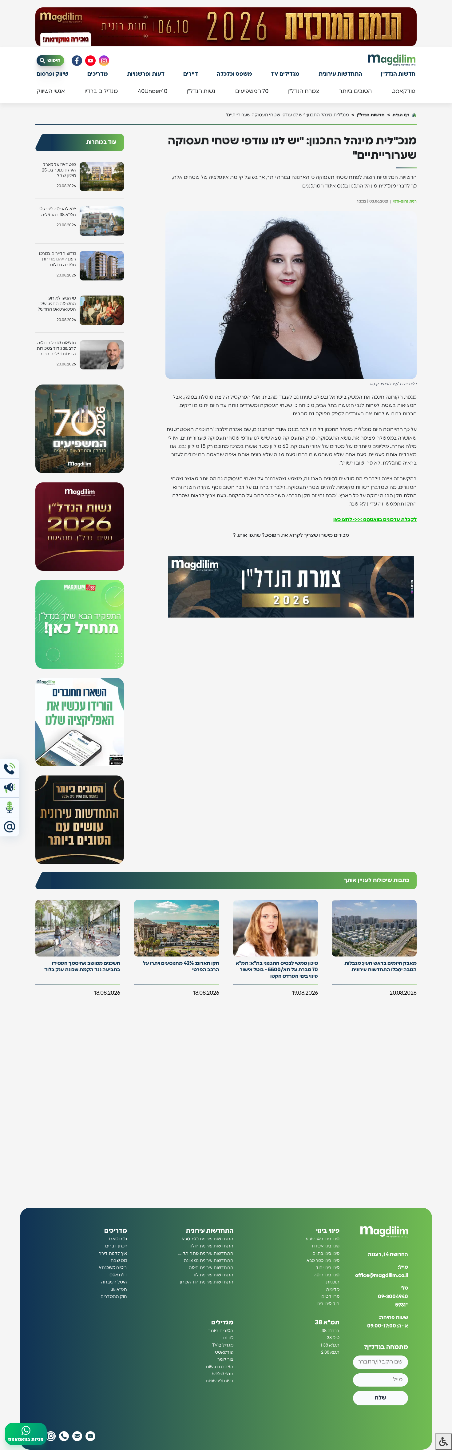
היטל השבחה (114, 1282)
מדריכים (97, 74)
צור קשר (225, 1359)
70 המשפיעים (251, 91)
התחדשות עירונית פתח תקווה (205, 1253)
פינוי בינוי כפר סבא (323, 1261)
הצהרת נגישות (219, 1367)
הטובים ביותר (355, 91)
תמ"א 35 (119, 1289)
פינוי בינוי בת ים (325, 1253)
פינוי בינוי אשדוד (325, 1246)
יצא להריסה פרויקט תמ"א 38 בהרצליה (57, 212)
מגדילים (222, 1322)
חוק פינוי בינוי (327, 1304)
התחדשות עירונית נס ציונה (208, 1261)
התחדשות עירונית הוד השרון (206, 1282)
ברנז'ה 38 (330, 1331)
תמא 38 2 (330, 1352)
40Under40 (152, 91)
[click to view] (226, 27)
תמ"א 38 (327, 1322)
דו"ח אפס (118, 1275)
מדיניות (332, 1289)
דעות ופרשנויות (146, 74)
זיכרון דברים (116, 1246)
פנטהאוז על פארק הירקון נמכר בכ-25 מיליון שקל (59, 170)
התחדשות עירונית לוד (212, 1275)
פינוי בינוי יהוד (327, 1268)
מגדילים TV (285, 74)
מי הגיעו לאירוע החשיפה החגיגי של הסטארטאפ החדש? (57, 304)
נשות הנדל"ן (201, 91)
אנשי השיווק (51, 91)
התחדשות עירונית (340, 74)
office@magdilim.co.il (381, 1275)
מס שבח (119, 1261)
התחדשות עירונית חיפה (211, 1268)
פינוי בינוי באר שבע (322, 1239)
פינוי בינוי (327, 1231)
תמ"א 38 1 (329, 1345)
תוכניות (332, 1282)
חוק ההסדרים (114, 1297)
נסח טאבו (118, 1239)
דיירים (190, 74)
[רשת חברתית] (104, 60)
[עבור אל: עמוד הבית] (391, 60)
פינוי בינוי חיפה (326, 1275)
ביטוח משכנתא (113, 1268)
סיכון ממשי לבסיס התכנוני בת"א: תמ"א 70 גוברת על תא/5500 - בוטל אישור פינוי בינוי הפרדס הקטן (277, 970)
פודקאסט (403, 91)
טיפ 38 (333, 1338)
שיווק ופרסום (53, 74)
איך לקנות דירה (112, 1253)
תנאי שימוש (222, 1374)
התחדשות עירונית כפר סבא (207, 1239)
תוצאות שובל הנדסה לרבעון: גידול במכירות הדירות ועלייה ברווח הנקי (56, 349)
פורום (228, 1338)
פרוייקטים (330, 1297)
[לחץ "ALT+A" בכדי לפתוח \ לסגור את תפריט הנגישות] (443, 1441)
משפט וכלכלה (234, 74)
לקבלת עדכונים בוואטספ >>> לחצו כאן (375, 519)
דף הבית (400, 115)
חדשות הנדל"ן (398, 74)
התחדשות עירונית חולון (211, 1246)
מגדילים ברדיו (101, 91)
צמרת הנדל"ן (303, 91)
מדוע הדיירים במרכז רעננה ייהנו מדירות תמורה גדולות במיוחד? (57, 260)
